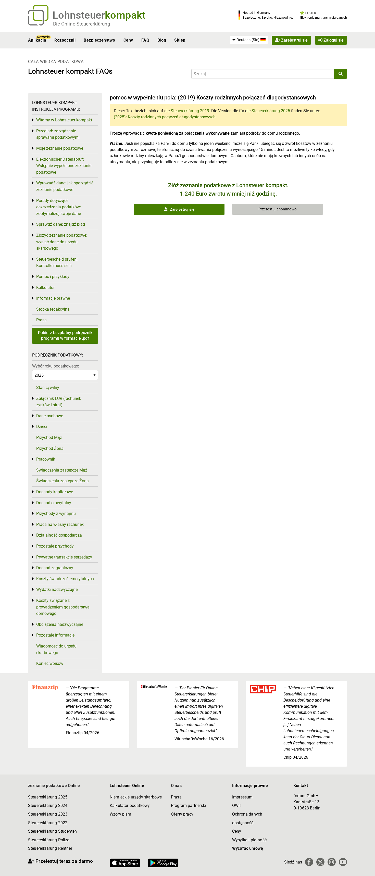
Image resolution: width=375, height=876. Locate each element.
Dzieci (41, 426)
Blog (161, 40)
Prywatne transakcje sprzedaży (64, 557)
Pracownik (45, 459)
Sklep (179, 40)
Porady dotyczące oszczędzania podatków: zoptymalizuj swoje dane (58, 207)
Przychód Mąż (49, 437)
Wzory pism (120, 814)
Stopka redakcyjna (53, 309)
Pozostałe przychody (55, 546)
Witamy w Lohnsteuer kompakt (64, 120)
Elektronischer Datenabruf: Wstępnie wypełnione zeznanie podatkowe (63, 166)
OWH (236, 805)
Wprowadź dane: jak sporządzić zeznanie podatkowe (64, 186)
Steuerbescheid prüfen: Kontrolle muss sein (57, 262)
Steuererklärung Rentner (50, 848)
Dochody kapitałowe (54, 491)
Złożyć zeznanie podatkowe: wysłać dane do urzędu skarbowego (61, 242)
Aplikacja (37, 40)
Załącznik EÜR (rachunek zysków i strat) (58, 402)
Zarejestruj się (294, 40)
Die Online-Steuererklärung (81, 24)
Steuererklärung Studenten (52, 831)
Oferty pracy (182, 814)
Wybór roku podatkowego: (55, 366)
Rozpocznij (65, 40)
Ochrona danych (247, 814)
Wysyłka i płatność (249, 839)
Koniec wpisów (49, 663)
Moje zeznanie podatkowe (59, 148)
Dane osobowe (49, 415)
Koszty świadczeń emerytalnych (65, 578)
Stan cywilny (47, 387)
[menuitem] (249, 40)
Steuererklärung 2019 (190, 110)
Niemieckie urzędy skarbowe (136, 797)
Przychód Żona (50, 448)
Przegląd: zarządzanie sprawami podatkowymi (58, 134)
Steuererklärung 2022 (47, 822)
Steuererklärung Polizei (49, 839)
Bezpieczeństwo (99, 40)
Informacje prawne (53, 298)
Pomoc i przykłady (52, 276)
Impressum (242, 797)
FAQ (145, 40)
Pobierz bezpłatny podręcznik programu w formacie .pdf (65, 335)
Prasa (41, 320)
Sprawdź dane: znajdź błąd (60, 224)
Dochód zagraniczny (54, 567)
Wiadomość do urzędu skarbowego (56, 649)
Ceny (128, 40)
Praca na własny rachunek (60, 524)
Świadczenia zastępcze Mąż (61, 470)
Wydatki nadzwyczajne (57, 589)
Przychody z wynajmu (56, 513)
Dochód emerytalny (53, 502)
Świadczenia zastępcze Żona (62, 480)
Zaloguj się (333, 40)
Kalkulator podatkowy (130, 805)
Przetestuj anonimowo (277, 209)
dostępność (243, 822)
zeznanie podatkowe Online (54, 785)
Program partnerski (188, 805)
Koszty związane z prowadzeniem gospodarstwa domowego (63, 607)
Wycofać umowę (247, 848)
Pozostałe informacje (55, 635)
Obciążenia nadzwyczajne (59, 624)
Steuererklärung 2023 (47, 814)
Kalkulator (45, 287)
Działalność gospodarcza (59, 535)
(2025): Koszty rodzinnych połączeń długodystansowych (165, 117)
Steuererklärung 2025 (271, 110)
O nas (176, 785)
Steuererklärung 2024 (47, 805)
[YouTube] (343, 862)
